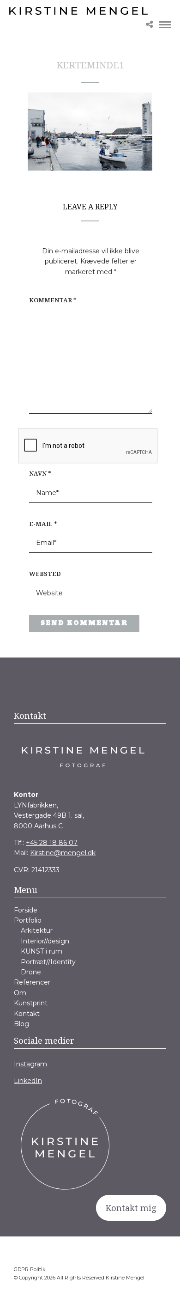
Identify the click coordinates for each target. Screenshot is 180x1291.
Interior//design (45, 941)
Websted (45, 573)
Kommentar (53, 300)
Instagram (30, 1064)
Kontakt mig (131, 1207)
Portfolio (28, 920)
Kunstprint (31, 1003)
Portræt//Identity (48, 962)
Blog (21, 1024)
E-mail (43, 524)
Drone (31, 972)
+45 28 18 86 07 (52, 842)
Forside (25, 910)
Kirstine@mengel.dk (63, 853)
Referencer (32, 982)
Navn (40, 473)
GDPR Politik (30, 1269)
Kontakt (27, 1014)
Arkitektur (37, 930)
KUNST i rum (41, 951)
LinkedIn (28, 1081)
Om (20, 993)
